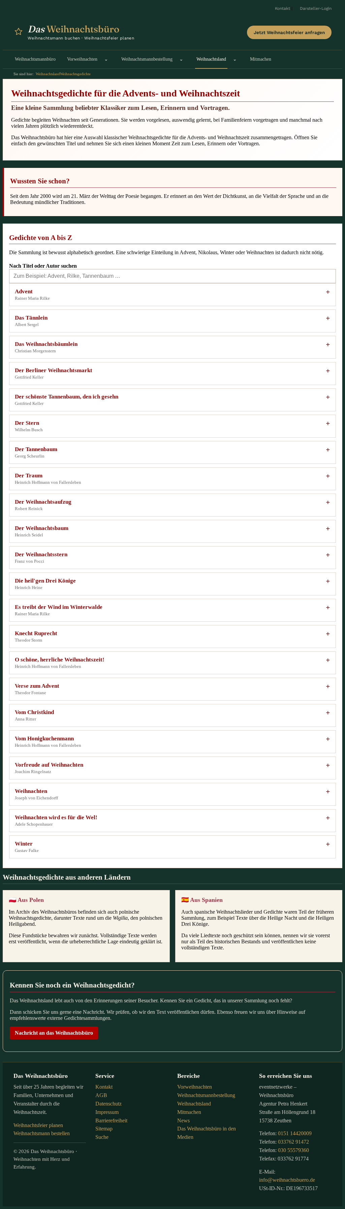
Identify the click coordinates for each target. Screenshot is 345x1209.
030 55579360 (293, 1150)
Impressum (107, 1112)
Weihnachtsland (48, 74)
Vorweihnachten (194, 1087)
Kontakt (282, 8)
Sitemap (104, 1128)
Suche (101, 1137)
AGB (101, 1095)
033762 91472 (293, 1142)
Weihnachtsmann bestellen (41, 1133)
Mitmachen (189, 1112)
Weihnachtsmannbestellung (206, 1095)
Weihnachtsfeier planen (38, 1125)
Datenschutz (108, 1104)
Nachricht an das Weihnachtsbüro (54, 1033)
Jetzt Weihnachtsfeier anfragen (289, 32)
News (183, 1120)
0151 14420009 (295, 1133)
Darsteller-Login (316, 8)
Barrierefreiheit (111, 1120)
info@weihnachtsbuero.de (287, 1180)
